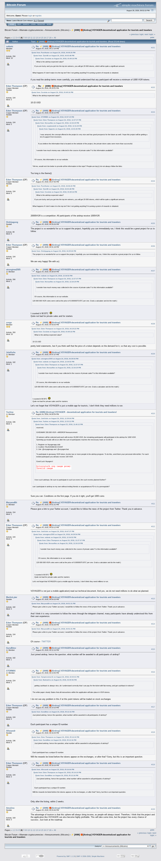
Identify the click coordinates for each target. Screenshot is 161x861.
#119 (153, 764)
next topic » (149, 34)
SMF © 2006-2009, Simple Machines (90, 856)
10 (29, 38)
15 (42, 38)
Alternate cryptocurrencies (31, 30)
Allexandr (10, 731)
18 (50, 38)
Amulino (10, 808)
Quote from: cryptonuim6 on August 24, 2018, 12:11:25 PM (59, 126)
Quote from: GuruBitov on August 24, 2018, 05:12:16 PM (53, 712)
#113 (153, 599)
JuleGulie (10, 352)
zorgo (9, 322)
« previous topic (136, 34)
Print (152, 37)
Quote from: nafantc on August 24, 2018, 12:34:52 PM (52, 276)
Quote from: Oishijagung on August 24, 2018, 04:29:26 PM (54, 251)
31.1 (35, 21)
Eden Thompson (14, 86)
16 (45, 38)
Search (26, 24)
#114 (153, 624)
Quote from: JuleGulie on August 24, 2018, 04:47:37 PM (53, 531)
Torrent (40, 21)
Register (41, 24)
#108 (153, 324)
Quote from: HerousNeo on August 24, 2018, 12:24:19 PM (57, 123)
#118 (153, 732)
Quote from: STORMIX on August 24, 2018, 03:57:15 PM (53, 117)
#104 (153, 181)
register (38, 16)
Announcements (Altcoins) (57, 30)
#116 (153, 672)
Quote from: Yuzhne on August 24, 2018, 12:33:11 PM (53, 421)
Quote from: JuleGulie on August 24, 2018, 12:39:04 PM (53, 418)
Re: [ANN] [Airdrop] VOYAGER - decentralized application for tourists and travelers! (76, 412)
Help (19, 24)
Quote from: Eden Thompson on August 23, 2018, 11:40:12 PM (59, 424)
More (49, 24)
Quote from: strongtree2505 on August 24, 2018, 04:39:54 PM (55, 359)
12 (34, 38)
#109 (153, 354)
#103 (153, 112)
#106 (153, 246)
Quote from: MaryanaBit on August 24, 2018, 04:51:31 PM (53, 603)
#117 (153, 707)
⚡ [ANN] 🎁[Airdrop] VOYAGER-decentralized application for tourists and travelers (111, 30)
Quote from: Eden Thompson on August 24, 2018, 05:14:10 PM (55, 737)
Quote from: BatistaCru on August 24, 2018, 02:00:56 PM (55, 680)
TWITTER (46, 641)
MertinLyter (11, 597)
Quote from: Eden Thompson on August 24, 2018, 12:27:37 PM (57, 120)
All (55, 38)
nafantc (9, 46)
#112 (153, 526)
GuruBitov (11, 648)
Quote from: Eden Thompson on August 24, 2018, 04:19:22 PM (55, 329)
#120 (153, 809)
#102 (153, 87)
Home (12, 24)
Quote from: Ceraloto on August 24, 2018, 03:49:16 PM (56, 58)
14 (39, 38)
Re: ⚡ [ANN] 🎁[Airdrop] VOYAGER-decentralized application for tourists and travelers (78, 46)
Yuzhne (9, 412)
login (30, 16)
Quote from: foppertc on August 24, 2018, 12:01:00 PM (59, 129)
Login (33, 24)
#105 (153, 223)
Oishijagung (12, 222)
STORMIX (11, 671)
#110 (153, 413)
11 (32, 38)
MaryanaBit (11, 502)
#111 (153, 504)
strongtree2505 (13, 269)
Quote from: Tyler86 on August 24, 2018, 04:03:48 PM (53, 55)
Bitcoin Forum (11, 30)
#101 (153, 48)
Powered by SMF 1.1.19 (66, 856)
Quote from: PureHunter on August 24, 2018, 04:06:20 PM (53, 52)
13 (37, 38)
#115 (153, 649)
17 (47, 38)
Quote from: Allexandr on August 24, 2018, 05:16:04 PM (53, 769)
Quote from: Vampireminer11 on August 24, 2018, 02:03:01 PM (55, 677)
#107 (153, 271)
